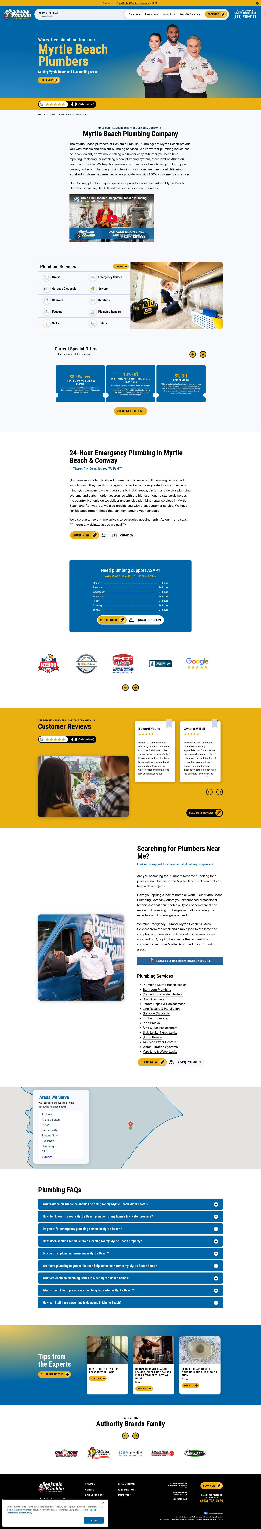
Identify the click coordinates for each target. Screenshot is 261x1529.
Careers (89, 1490)
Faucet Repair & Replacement (164, 1004)
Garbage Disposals (156, 1013)
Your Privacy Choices (215, 1513)
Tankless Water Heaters (159, 1042)
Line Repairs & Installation (161, 1008)
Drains (138, 1382)
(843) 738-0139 (245, 16)
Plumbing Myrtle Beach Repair (164, 984)
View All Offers (131, 411)
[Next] (203, 354)
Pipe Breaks (151, 1023)
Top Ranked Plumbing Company (133, 3)
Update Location (47, 16)
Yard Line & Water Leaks (160, 1051)
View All (119, 266)
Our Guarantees (127, 1484)
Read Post (96, 1378)
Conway (47, 1156)
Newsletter (124, 1495)
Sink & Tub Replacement (160, 1027)
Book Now (214, 14)
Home (40, 114)
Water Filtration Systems (160, 1047)
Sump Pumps (152, 1037)
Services (90, 1484)
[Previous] (192, 354)
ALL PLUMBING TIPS (52, 1374)
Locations (51, 114)
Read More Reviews (201, 812)
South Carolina (65, 114)
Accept (93, 1520)
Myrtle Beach (81, 114)
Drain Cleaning (153, 999)
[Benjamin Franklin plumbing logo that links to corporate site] (17, 14)
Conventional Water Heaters (163, 994)
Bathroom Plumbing (157, 989)
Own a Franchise (94, 1495)
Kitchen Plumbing (155, 1018)
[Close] (103, 1502)
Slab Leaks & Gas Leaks (160, 1032)
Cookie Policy (25, 1512)
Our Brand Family (127, 1490)
